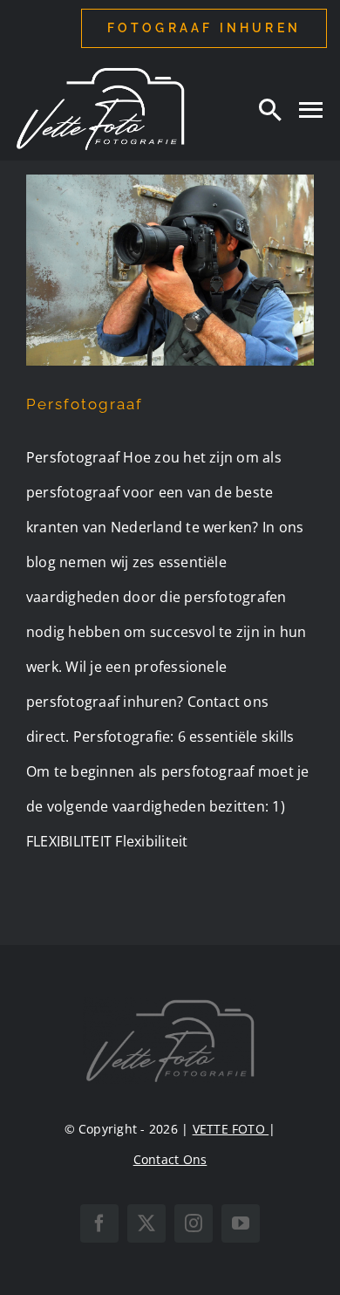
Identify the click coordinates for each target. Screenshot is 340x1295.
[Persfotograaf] (170, 270)
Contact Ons (170, 1159)
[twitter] (146, 1223)
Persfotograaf (84, 404)
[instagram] (193, 1223)
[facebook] (99, 1223)
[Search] (270, 109)
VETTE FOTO (231, 1128)
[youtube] (240, 1223)
